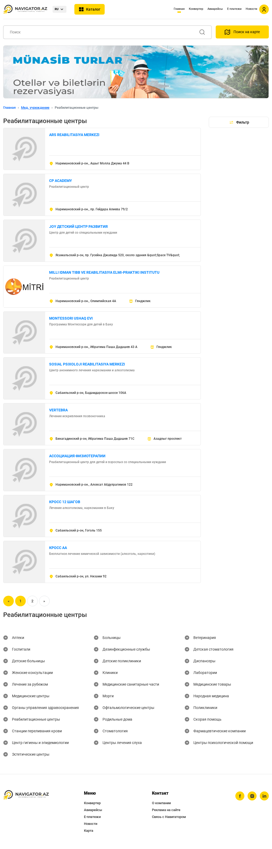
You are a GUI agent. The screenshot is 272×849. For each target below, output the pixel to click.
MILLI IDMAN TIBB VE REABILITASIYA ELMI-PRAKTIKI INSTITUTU (104, 272)
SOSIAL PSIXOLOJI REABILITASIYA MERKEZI (87, 364)
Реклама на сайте (166, 810)
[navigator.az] (26, 795)
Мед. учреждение (35, 108)
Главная (179, 9)
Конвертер (196, 9)
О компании (161, 803)
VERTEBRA (58, 410)
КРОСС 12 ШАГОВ (64, 502)
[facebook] (239, 795)
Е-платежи (234, 9)
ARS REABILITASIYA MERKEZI (74, 135)
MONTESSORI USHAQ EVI (71, 318)
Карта (88, 831)
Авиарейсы (215, 9)
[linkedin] (264, 795)
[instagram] (252, 795)
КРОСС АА (58, 548)
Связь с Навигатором (169, 817)
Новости (251, 9)
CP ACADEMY (60, 180)
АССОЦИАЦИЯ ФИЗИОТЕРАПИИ (77, 456)
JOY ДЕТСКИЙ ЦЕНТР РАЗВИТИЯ (78, 226)
